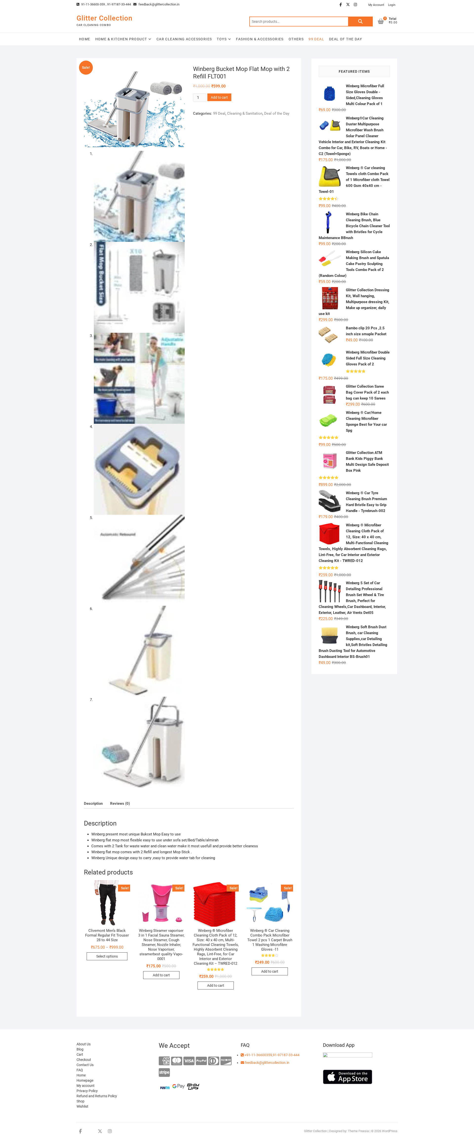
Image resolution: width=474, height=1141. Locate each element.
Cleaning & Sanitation (244, 113)
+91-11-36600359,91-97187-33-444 (271, 1055)
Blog (80, 1049)
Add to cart (219, 97)
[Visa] (189, 1061)
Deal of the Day (345, 39)
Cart (80, 1054)
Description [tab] (93, 803)
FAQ (80, 1070)
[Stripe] (164, 1073)
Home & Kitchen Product (121, 39)
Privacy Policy (87, 1091)
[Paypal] (201, 1061)
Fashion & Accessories (259, 39)
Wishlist (82, 1106)
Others (296, 39)
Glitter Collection (105, 18)
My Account (376, 5)
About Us (84, 1044)
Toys (222, 39)
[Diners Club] (213, 1061)
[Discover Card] (226, 1061)
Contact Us (85, 1065)
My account (86, 1086)
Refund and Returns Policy (97, 1096)
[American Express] (164, 1061)
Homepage (85, 1080)
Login (391, 5)
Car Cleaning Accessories (184, 39)
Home (84, 39)
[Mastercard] (176, 1061)
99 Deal (219, 113)
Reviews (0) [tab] (120, 803)
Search (360, 21)
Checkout (84, 1060)
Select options (107, 956)
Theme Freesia (358, 1131)
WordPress (389, 1131)
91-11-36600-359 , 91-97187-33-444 (105, 4)
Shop (80, 1101)
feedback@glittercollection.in (158, 4)
